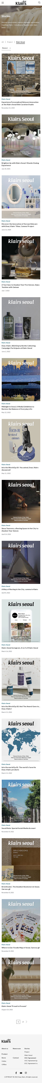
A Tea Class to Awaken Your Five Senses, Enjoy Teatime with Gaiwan (21, 286)
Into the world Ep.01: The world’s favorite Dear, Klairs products (19, 768)
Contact (16, 1058)
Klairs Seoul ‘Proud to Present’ (14, 1006)
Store (4, 1058)
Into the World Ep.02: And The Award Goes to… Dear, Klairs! (21, 707)
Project (10, 42)
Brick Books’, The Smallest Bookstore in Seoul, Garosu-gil (21, 888)
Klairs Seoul (20, 42)
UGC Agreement (30, 1058)
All (3, 42)
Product (5, 1054)
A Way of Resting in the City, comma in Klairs (20, 589)
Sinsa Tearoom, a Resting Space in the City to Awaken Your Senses (20, 529)
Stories (27, 1048)
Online (4, 1061)
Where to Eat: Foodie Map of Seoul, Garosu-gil (21, 948)
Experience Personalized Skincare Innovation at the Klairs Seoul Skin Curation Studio (20, 103)
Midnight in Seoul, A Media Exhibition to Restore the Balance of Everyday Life (18, 408)
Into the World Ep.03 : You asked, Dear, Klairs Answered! (20, 468)
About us (5, 1048)
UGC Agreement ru (30, 1063)
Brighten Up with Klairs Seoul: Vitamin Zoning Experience (20, 164)
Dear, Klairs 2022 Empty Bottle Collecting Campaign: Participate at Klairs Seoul (19, 347)
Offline (4, 1064)
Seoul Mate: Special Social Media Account (19, 828)
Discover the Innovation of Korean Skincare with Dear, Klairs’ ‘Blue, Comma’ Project (19, 225)
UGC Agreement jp (30, 1060)
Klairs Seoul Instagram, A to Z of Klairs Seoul (20, 648)
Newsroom (17, 1048)
